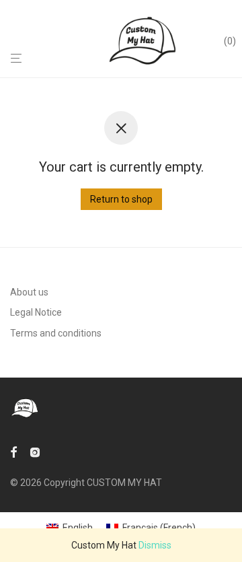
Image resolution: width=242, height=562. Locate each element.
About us (29, 292)
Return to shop (121, 199)
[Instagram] (35, 451)
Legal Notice (36, 312)
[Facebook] (13, 451)
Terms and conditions (56, 333)
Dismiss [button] (154, 545)
